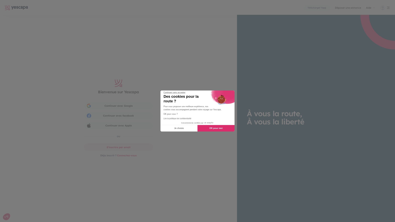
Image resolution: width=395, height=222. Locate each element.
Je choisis (179, 128)
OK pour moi (216, 128)
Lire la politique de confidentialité (177, 118)
